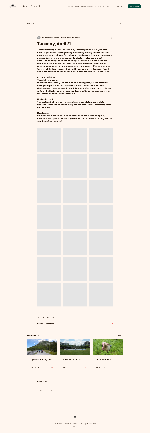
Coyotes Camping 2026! (41, 359)
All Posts (30, 24)
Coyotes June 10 (103, 359)
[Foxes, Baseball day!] (75, 347)
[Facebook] (72, 417)
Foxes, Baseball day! (72, 359)
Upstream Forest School (32, 6)
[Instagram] (75, 417)
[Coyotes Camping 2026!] (42, 347)
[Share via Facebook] (38, 317)
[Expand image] (49, 140)
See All (120, 335)
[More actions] (111, 38)
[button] (120, 24)
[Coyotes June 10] (108, 347)
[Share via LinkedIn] (48, 317)
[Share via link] (53, 317)
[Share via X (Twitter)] (43, 317)
